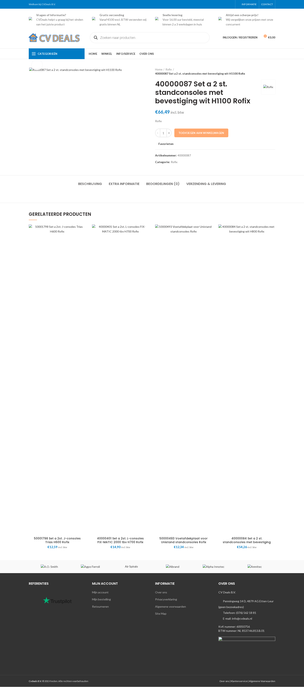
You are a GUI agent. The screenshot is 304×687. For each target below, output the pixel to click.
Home (158, 69)
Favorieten (166, 143)
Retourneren (100, 606)
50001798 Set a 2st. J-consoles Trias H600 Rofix (57, 540)
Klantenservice (239, 681)
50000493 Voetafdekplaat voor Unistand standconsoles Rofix (183, 540)
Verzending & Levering (206, 183)
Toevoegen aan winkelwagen (201, 133)
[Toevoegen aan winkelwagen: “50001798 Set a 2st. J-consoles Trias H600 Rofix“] (83, 240)
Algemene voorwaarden (170, 606)
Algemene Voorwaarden (262, 681)
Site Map (160, 613)
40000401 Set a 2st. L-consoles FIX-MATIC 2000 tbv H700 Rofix (120, 540)
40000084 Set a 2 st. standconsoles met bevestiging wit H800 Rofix (247, 542)
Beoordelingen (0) (163, 183)
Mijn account (100, 592)
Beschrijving (90, 183)
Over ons (161, 592)
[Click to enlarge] (37, 65)
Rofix (169, 69)
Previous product (265, 71)
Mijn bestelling (101, 599)
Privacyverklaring (166, 599)
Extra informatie (124, 183)
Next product (273, 71)
